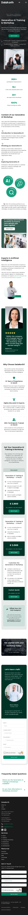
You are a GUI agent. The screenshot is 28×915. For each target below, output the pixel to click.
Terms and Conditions (5, 907)
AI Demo (3, 835)
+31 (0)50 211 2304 (13, 714)
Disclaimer (23, 907)
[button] (14, 782)
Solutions (3, 851)
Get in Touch (14, 35)
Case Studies (4, 853)
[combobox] (4, 740)
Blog (2, 855)
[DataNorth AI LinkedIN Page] (2, 830)
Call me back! (14, 757)
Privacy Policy (15, 907)
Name (4, 722)
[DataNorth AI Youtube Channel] (5, 830)
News (2, 859)
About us (3, 805)
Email (4, 744)
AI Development (5, 845)
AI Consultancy (5, 843)
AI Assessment (5, 841)
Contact (3, 809)
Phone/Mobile (6, 737)
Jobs (2, 807)
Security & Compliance (6, 909)
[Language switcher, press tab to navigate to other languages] (19, 2)
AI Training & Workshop (7, 839)
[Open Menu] (26, 2)
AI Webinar (4, 837)
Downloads (4, 857)
